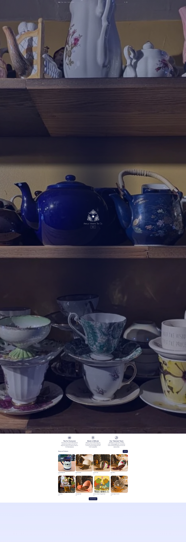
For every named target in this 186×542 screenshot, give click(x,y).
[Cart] (127, 2)
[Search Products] (125, 2)
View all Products (93, 498)
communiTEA (94, 446)
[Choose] (74, 470)
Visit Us (93, 226)
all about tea (71, 446)
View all (125, 451)
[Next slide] (73, 463)
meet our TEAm (116, 446)
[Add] (109, 491)
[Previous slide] (59, 463)
